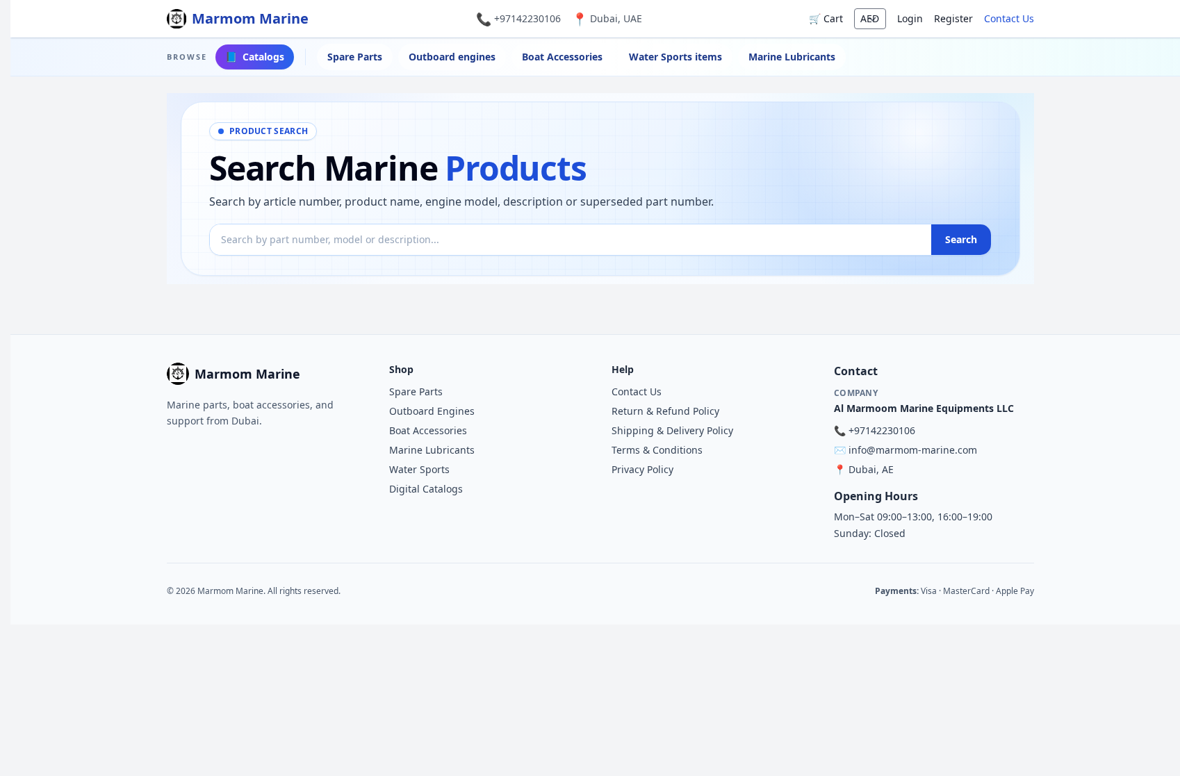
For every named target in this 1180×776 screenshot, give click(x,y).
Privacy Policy (642, 469)
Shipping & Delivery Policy (672, 430)
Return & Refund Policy (665, 411)
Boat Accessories (562, 56)
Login (910, 18)
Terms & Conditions (657, 449)
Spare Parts (354, 56)
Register (953, 18)
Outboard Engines (432, 411)
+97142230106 (527, 18)
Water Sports (419, 469)
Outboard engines (452, 56)
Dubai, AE (871, 469)
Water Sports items (675, 56)
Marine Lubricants (791, 56)
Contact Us (1009, 18)
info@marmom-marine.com (913, 449)
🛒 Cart (826, 18)
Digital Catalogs (426, 488)
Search (961, 239)
